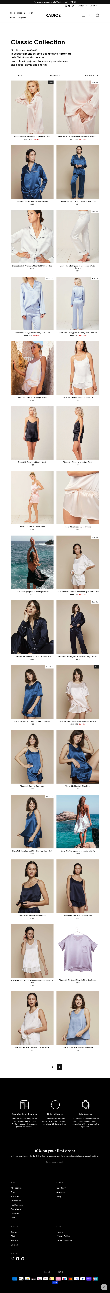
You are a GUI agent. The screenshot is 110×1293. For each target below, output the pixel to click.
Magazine (22, 17)
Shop (12, 13)
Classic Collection (25, 13)
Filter (20, 75)
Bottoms (15, 1196)
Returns (14, 1240)
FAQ (13, 1236)
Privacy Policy (63, 1236)
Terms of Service (64, 1240)
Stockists (60, 1192)
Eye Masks (16, 1209)
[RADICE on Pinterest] (22, 1258)
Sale (13, 1217)
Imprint (59, 1232)
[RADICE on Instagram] (12, 1258)
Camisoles (16, 1200)
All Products (16, 1188)
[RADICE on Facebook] (17, 1258)
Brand (13, 17)
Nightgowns (17, 1205)
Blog (58, 1196)
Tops (13, 1192)
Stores (14, 1232)
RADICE (53, 15)
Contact (14, 1244)
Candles (15, 1213)
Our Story (61, 1188)
